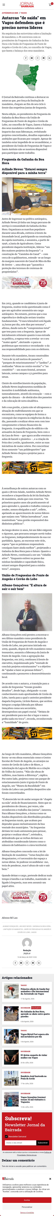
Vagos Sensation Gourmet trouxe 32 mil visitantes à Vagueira (33, 1099)
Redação (27, 950)
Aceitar (27, 1200)
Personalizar (27, 1207)
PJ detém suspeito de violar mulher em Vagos (34, 1056)
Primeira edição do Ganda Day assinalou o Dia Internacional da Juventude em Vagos (35, 991)
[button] (50, 1178)
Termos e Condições (27, 1213)
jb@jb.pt (27, 953)
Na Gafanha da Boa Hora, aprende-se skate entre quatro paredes (35, 1014)
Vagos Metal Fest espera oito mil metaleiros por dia (35, 1035)
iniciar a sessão (15, 1166)
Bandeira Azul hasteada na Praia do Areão (33, 1077)
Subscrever (43, 1143)
